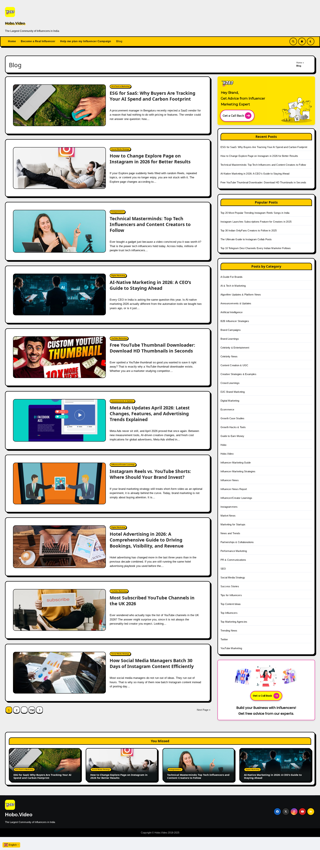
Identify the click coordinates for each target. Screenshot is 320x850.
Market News (228, 515)
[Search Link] (293, 41)
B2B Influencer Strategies (234, 321)
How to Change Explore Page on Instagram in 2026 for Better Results (150, 159)
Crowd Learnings (230, 383)
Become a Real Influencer (38, 41)
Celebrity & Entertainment (234, 347)
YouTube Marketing (119, 338)
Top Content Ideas (230, 604)
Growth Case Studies (232, 418)
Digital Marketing (118, 275)
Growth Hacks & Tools (233, 427)
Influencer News (229, 480)
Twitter (224, 639)
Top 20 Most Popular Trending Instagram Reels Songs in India (255, 212)
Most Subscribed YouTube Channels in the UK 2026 (152, 601)
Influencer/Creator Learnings (123, 464)
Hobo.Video (15, 23)
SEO (223, 568)
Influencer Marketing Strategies (237, 471)
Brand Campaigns (230, 329)
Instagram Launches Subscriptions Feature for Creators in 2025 (256, 221)
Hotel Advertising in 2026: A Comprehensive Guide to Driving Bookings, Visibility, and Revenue (147, 540)
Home (12, 41)
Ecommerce (227, 409)
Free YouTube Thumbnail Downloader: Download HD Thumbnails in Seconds (152, 348)
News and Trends (230, 533)
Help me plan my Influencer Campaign (85, 41)
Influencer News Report (233, 489)
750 (32, 710)
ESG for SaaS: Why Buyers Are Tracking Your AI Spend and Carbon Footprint (152, 96)
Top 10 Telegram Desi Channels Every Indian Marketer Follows (255, 248)
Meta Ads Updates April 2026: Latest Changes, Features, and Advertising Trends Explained (150, 413)
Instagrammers (117, 212)
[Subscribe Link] (302, 41)
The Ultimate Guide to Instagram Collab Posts (246, 239)
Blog (119, 41)
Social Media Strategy (120, 149)
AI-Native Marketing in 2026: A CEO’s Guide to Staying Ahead (150, 285)
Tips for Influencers (231, 595)
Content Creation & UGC (234, 365)
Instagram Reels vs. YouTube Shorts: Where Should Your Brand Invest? (150, 474)
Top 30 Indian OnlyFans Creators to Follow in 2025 (248, 230)
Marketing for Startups (232, 524)
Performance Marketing (233, 551)
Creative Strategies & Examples (238, 374)
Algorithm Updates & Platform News (240, 294)
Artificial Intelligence (231, 312)
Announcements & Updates (122, 401)
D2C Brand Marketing (232, 391)
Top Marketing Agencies (233, 621)
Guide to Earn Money (232, 436)
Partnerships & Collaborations (237, 542)
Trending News (228, 630)
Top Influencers (229, 612)
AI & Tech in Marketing (120, 86)
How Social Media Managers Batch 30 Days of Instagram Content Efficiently (152, 663)
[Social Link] (277, 811)
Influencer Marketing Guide (235, 462)
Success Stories (229, 586)
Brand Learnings (229, 338)
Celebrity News (229, 356)
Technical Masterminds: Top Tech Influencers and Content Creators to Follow (150, 224)
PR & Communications (233, 559)
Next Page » (203, 709)
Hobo (223, 444)
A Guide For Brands (231, 276)
